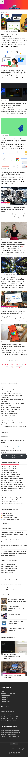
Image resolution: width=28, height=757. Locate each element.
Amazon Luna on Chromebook (10, 500)
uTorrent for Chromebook (9, 415)
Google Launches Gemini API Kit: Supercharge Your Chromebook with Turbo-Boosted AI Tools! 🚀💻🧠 (13, 244)
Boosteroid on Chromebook (10, 501)
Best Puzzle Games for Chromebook (12, 484)
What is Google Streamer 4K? (9, 717)
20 (12, 364)
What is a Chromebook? (8, 713)
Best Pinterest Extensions (9, 566)
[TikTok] (16, 752)
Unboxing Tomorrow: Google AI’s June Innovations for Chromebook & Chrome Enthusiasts (13, 105)
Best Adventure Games (8, 470)
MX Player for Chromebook (9, 413)
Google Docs (4, 697)
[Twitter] (12, 752)
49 (17, 364)
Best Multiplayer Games (9, 492)
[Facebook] (9, 752)
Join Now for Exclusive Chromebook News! (14, 456)
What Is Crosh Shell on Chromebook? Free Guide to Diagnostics (12, 656)
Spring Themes (7, 513)
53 (7, 367)
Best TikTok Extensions (8, 564)
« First (4, 364)
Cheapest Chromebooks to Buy (10, 736)
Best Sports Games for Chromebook (12, 488)
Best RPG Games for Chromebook (11, 480)
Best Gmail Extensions (8, 570)
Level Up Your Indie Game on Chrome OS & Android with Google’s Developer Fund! (13, 140)
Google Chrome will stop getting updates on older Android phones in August (13, 346)
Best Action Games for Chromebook (12, 468)
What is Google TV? (6, 715)
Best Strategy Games (8, 490)
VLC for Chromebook (8, 411)
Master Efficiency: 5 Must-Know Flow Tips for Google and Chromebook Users (13, 209)
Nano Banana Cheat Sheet (8, 693)
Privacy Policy (22, 749)
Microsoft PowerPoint (7, 590)
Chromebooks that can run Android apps (13, 388)
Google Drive (4, 699)
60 (12, 367)
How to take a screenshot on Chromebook (14, 426)
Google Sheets (5, 701)
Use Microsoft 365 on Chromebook (11, 584)
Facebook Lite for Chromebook (11, 390)
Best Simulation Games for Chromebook (13, 486)
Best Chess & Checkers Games (11, 474)
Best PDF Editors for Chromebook (11, 393)
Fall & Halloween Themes (10, 517)
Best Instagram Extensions (9, 568)
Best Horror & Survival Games (10, 476)
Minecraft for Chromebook (9, 392)
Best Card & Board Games (9, 472)
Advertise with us (6, 749)
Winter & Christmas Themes (11, 519)
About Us (5, 747)
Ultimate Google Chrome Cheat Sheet (12, 417)
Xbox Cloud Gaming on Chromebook (12, 503)
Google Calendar (5, 695)
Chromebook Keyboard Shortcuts (11, 407)
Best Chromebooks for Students (10, 732)
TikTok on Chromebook (8, 421)
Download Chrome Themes (8, 720)
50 (19, 364)
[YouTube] (18, 752)
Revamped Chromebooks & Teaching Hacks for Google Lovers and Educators (13, 174)
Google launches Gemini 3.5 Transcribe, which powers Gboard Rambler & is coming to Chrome (14, 534)
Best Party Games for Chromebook (12, 482)
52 (25, 364)
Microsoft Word (5, 586)
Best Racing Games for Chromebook (12, 478)
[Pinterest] (14, 752)
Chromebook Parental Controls (11, 409)
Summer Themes (8, 515)
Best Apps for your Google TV (9, 719)
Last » (20, 367)
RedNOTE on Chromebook (9, 419)
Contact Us (12, 747)
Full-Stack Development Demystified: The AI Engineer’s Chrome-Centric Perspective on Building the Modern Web (13, 553)
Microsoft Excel (5, 588)
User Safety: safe (6, 528)
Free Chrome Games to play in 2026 (12, 498)
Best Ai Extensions (7, 572)
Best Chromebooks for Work (9, 734)
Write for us (15, 749)
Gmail (2, 691)
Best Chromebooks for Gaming (10, 730)
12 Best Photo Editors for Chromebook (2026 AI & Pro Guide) (16, 608)
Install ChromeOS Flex (7, 711)
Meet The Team (20, 747)
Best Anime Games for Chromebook (12, 467)
